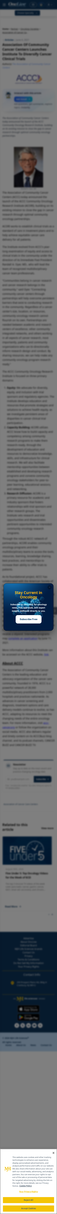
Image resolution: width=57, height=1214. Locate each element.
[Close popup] (50, 587)
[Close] (53, 1153)
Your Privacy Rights (28, 1191)
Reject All (28, 1200)
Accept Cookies (28, 1208)
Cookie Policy (25, 1186)
